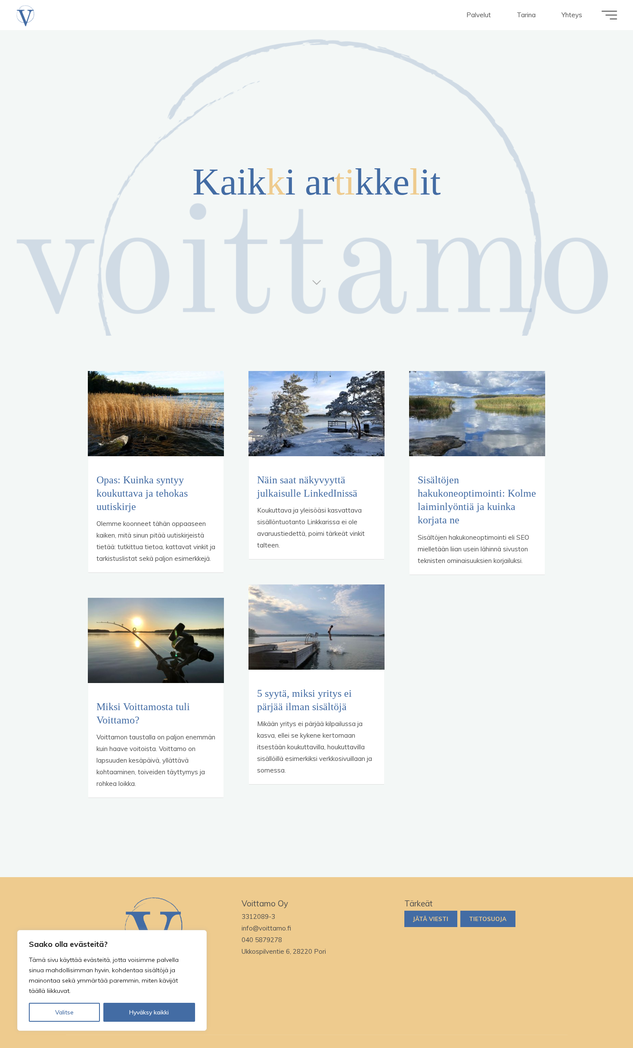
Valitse (64, 1012)
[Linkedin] (295, 1010)
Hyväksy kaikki (149, 1012)
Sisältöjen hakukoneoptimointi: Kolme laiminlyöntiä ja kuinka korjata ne (477, 500)
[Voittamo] (25, 15)
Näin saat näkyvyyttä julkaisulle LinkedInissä (307, 486)
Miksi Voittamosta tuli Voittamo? (143, 713)
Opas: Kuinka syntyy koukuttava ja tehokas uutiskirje (142, 493)
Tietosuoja (487, 918)
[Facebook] (338, 1010)
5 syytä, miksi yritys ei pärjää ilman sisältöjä (304, 699)
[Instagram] (316, 1010)
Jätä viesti (430, 918)
